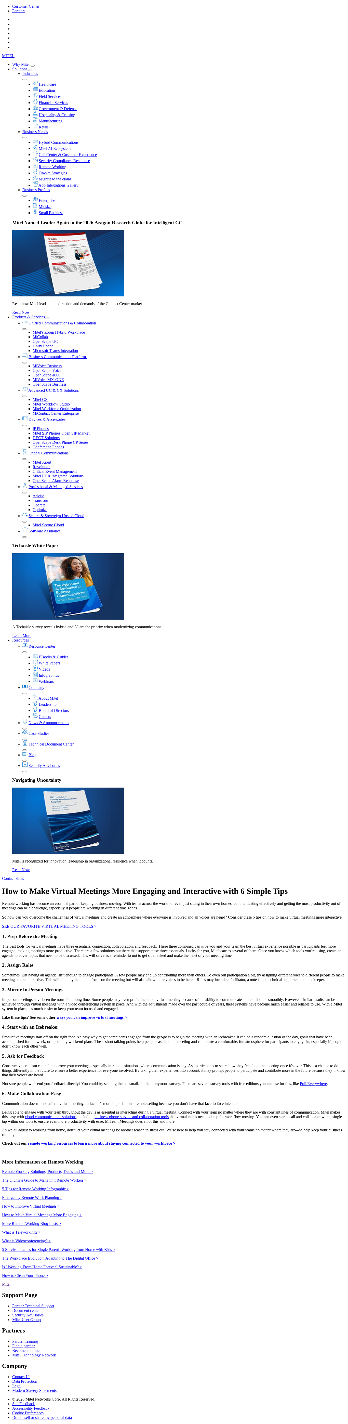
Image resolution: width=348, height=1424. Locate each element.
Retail (43, 127)
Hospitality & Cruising (57, 115)
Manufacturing (50, 121)
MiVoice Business (47, 366)
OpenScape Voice (47, 370)
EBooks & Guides (53, 657)
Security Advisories (44, 765)
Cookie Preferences (28, 1413)
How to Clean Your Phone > (25, 1275)
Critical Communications (49, 453)
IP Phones (41, 428)
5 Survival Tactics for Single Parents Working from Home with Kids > (58, 1249)
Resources (21, 640)
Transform (41, 500)
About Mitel (48, 698)
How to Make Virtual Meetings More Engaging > (42, 1215)
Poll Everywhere (313, 1083)
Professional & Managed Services (56, 487)
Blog (32, 755)
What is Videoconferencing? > (26, 1241)
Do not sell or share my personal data (42, 1417)
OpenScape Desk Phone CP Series (60, 442)
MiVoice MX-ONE (48, 379)
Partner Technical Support (33, 1306)
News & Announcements (49, 723)
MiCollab (40, 337)
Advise (38, 496)
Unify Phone (43, 346)
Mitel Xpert (42, 462)
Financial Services (53, 102)
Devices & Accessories (47, 419)
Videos (44, 669)
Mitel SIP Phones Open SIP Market (61, 433)
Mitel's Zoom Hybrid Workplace (59, 332)
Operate (39, 505)
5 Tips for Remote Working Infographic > (35, 1189)
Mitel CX (40, 399)
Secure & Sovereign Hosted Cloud (56, 516)
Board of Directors (54, 710)
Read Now (21, 312)
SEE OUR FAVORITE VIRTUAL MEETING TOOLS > (49, 926)
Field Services (50, 96)
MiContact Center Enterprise (56, 413)
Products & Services (29, 317)
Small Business (51, 213)
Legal (16, 1386)
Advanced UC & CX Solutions (53, 390)
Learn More (21, 635)
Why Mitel (21, 64)
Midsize (45, 206)
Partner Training (25, 1341)
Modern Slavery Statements (34, 1390)
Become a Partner (26, 1350)
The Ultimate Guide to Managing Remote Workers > (44, 1180)
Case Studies (39, 733)
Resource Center (42, 646)
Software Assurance (45, 531)
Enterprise (47, 200)
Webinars (46, 681)
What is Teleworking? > (21, 1232)
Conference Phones (48, 447)
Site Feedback (23, 1404)
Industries (30, 73)
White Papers (49, 663)
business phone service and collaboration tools (132, 1117)
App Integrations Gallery (58, 185)
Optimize (40, 509)
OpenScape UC (45, 341)
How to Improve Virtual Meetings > (31, 1206)
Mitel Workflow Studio (51, 404)
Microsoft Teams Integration (55, 350)
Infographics (49, 675)
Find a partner (23, 1346)
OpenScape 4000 (46, 375)
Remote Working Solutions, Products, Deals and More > (47, 1171)
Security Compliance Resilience (64, 161)
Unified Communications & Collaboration (62, 323)
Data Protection (24, 1381)
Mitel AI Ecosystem (55, 148)
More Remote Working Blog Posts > (31, 1223)
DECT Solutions (46, 438)
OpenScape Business (49, 384)
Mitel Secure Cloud (48, 525)
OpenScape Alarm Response (56, 480)
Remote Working (52, 167)
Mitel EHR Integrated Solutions (58, 476)
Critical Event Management (55, 471)
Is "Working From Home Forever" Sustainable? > (42, 1267)
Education (47, 90)
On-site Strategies (53, 173)
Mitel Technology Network (34, 1355)
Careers (45, 716)
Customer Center (25, 6)
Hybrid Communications (58, 142)
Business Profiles (36, 190)
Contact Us (21, 1377)
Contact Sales (13, 878)
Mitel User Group (26, 1319)
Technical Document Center (51, 744)
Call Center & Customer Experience (68, 154)
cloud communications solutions (50, 1117)
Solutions (20, 69)
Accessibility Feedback (30, 1408)
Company (36, 687)
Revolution (41, 467)
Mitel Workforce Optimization (57, 409)
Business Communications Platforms (58, 357)
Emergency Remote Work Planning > (32, 1197)
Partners (18, 11)
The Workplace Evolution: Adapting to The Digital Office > (50, 1258)
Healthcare (47, 84)
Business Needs (35, 131)
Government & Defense (58, 109)
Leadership (48, 704)
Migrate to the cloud (55, 179)
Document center (26, 1310)
